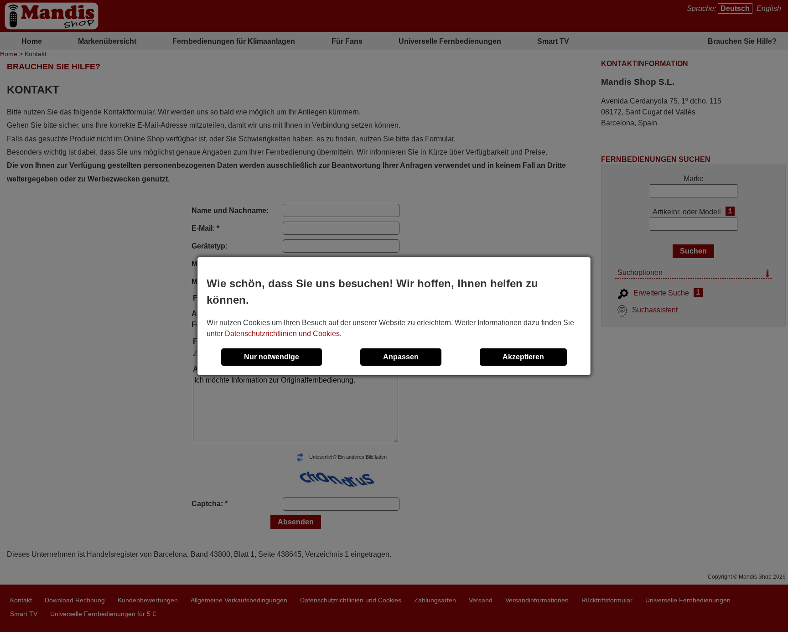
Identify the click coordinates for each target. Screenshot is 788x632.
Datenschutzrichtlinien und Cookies (282, 333)
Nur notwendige (271, 357)
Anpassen (401, 357)
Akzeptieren (523, 357)
